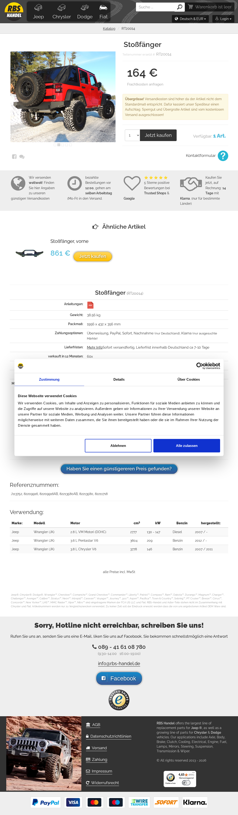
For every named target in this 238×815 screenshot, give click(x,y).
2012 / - (201, 540)
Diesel (177, 532)
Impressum (101, 771)
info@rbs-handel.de (119, 663)
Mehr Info (94, 347)
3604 (134, 540)
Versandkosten (38, 198)
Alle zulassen (187, 446)
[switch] (186, 782)
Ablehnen (118, 446)
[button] (190, 19)
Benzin (178, 540)
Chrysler (62, 17)
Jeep (38, 17)
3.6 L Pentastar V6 (84, 540)
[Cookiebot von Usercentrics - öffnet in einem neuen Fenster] (199, 365)
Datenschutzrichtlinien (110, 736)
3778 (133, 549)
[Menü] (193, 773)
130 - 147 (153, 532)
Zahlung (98, 759)
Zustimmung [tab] (49, 379)
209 (149, 540)
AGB (95, 724)
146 (149, 549)
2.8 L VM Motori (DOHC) (88, 532)
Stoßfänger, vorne (69, 241)
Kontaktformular (201, 155)
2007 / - (201, 532)
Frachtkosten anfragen (145, 84)
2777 (133, 532)
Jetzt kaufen (158, 135)
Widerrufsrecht (104, 782)
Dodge (85, 17)
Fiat (103, 17)
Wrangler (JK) (44, 532)
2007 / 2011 (204, 549)
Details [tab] (119, 379)
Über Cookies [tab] (189, 379)
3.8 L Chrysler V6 (83, 549)
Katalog (109, 28)
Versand (98, 748)
